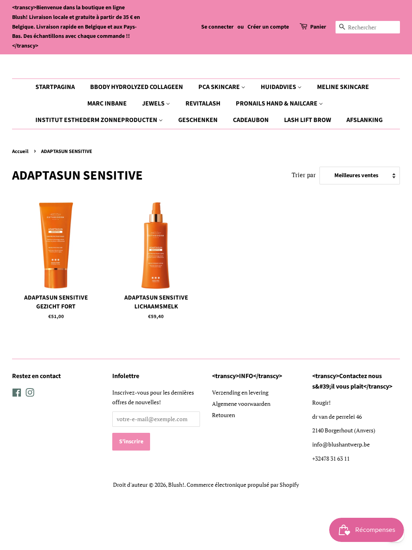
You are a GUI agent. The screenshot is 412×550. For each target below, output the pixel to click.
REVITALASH (202, 103)
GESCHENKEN (198, 120)
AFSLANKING (364, 120)
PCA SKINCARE (219, 87)
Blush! (176, 484)
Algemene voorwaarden (241, 403)
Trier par (304, 175)
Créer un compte (268, 27)
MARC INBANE (107, 103)
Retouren (223, 415)
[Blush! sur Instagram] (29, 394)
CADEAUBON (251, 120)
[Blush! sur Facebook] (16, 394)
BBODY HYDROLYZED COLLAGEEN (136, 87)
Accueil (20, 151)
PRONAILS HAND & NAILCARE (277, 103)
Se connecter (217, 27)
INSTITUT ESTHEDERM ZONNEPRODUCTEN (97, 120)
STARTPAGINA (55, 87)
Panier (318, 27)
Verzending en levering (240, 392)
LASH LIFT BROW (307, 120)
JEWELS (154, 103)
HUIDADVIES (279, 87)
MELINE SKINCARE (343, 87)
